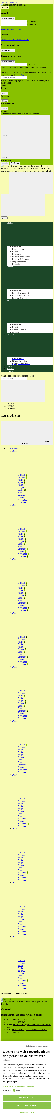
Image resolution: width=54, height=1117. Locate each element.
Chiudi (4, 93)
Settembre (22, 495)
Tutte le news (12, 448)
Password (31, 24)
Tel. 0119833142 (18, 1022)
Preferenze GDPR (27, 1113)
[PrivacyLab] (18, 1090)
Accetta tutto (27, 1098)
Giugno (21, 487)
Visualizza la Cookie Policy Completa (18, 1086)
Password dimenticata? (11, 29)
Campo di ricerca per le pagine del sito (18, 376)
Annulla (5, 163)
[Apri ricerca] (31, 183)
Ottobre (21, 497)
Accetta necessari (27, 1105)
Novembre (22, 500)
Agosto (21, 492)
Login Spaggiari (22, 75)
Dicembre (22, 502)
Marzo (21, 480)
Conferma (15, 163)
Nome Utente (33, 21)
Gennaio (22, 475)
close (4, 218)
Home (9, 403)
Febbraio (22, 477)
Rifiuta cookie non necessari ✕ (38, 1046)
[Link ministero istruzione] (13, 5)
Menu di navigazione (36, 442)
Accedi (5, 8)
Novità (10, 406)
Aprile (21, 482)
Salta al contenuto (9, 2)
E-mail (30, 64)
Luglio (22, 490)
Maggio (21, 485)
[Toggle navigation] (23, 205)
